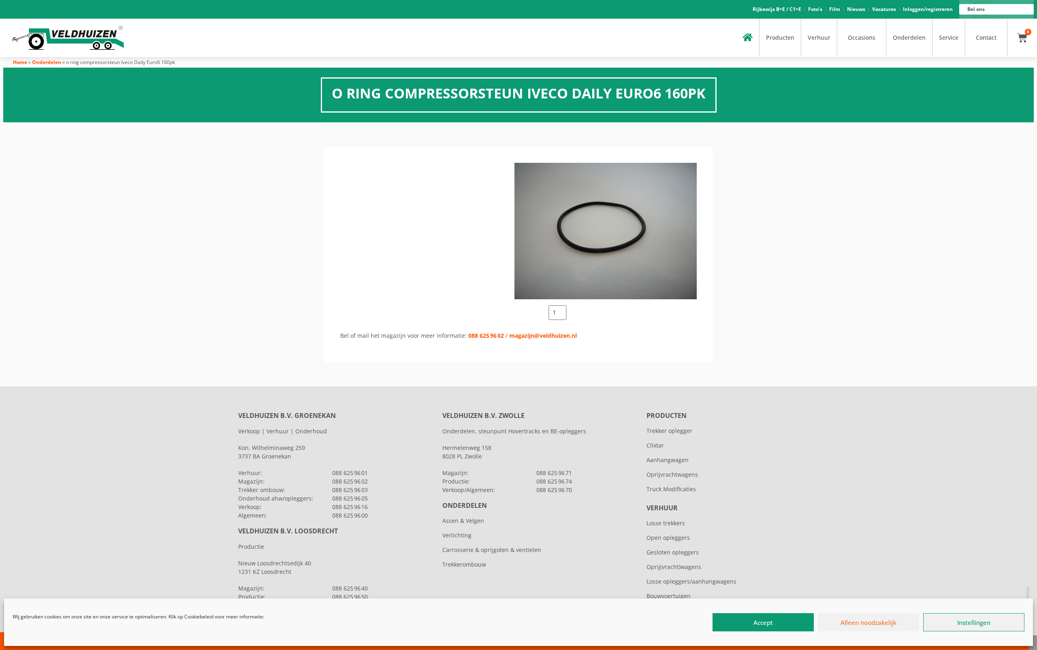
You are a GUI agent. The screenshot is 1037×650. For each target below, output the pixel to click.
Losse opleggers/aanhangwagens (691, 581)
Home (20, 62)
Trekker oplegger (669, 431)
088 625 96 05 (350, 498)
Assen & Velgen (463, 520)
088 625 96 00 (350, 515)
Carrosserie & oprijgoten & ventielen (491, 550)
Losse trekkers (666, 523)
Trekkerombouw (464, 564)
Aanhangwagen (668, 460)
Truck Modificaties (671, 489)
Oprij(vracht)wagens (674, 567)
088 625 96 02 (486, 335)
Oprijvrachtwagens (672, 474)
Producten (780, 37)
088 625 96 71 (554, 473)
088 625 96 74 (554, 481)
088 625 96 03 (350, 490)
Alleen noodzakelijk (868, 622)
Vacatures (884, 9)
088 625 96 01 (350, 473)
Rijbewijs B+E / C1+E (777, 9)
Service (948, 37)
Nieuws (856, 9)
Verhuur (819, 37)
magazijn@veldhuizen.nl (543, 335)
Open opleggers (668, 537)
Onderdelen (909, 37)
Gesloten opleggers (673, 552)
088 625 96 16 (350, 507)
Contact (986, 37)
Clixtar (655, 445)
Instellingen (973, 622)
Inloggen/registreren (928, 9)
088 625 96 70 (554, 490)
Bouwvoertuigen (669, 596)
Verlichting (457, 535)
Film (834, 9)
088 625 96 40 (350, 588)
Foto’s (815, 9)
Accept (763, 622)
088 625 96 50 (350, 597)
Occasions (861, 37)
